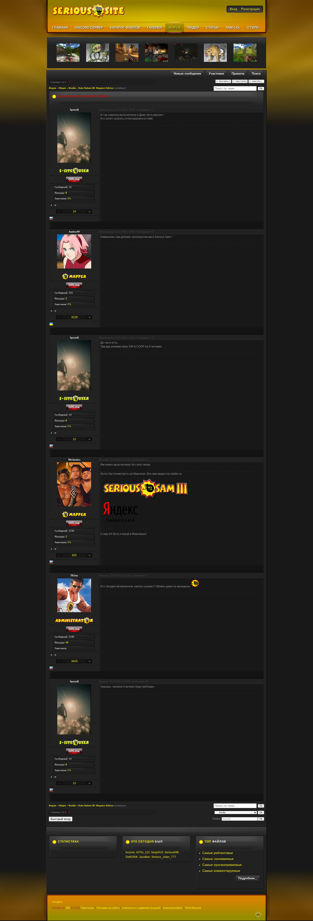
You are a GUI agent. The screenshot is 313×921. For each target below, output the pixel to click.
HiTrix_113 (143, 852)
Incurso (130, 852)
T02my (74, 575)
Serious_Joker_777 (163, 857)
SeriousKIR (172, 852)
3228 (74, 317)
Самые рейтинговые (217, 853)
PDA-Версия (193, 908)
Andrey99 (74, 231)
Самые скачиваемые (218, 859)
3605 (74, 661)
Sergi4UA (157, 852)
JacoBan (144, 857)
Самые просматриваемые (222, 865)
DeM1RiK (132, 857)
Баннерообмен (173, 908)
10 (74, 211)
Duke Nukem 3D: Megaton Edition (95, 88)
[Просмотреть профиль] (51, 205)
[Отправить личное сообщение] (55, 205)
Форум (52, 88)
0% (69, 198)
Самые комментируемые (221, 870)
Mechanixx (74, 459)
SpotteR (74, 109)
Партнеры (87, 908)
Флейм (72, 88)
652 (74, 555)
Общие (62, 88)
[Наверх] (258, 915)
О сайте (57, 902)
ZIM (68, 908)
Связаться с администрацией (141, 908)
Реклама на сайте (108, 908)
